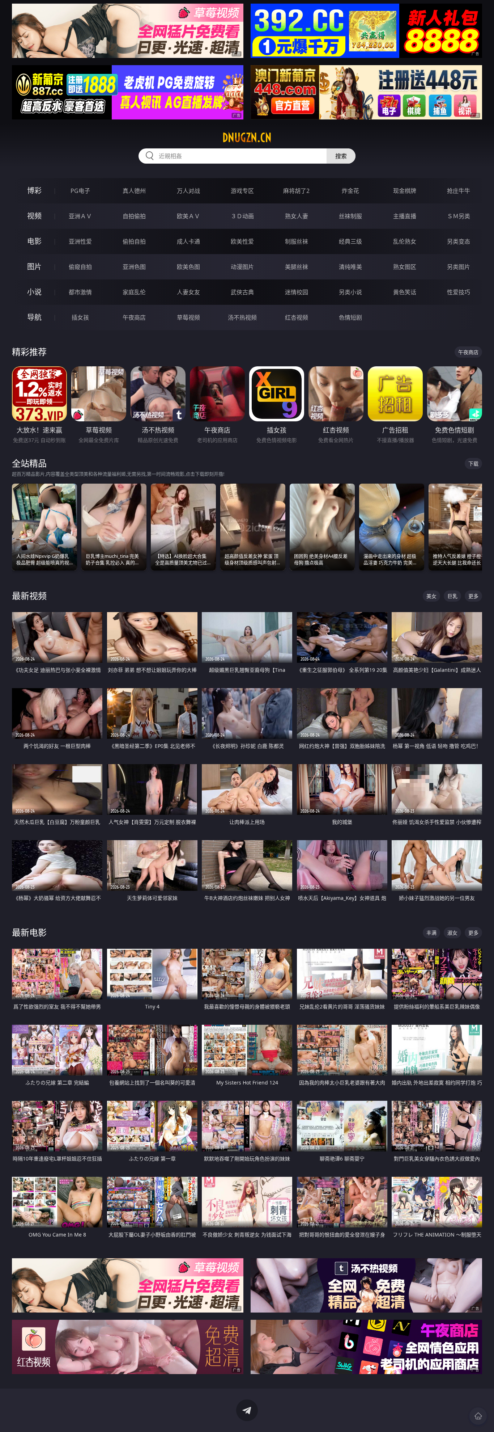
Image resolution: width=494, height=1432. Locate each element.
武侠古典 (242, 292)
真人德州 (134, 191)
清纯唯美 (350, 267)
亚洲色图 (134, 267)
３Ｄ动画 (242, 216)
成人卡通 (188, 241)
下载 (473, 463)
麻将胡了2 (296, 191)
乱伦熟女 (404, 241)
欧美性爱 (242, 241)
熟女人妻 (296, 216)
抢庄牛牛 (458, 191)
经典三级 (350, 241)
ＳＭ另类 (458, 216)
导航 (34, 317)
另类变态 (458, 241)
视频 (34, 216)
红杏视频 (296, 317)
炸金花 (350, 191)
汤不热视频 (242, 317)
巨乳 (452, 596)
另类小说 (350, 292)
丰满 (431, 932)
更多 (473, 596)
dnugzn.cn (247, 137)
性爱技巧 (458, 292)
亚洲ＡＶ (80, 216)
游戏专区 (242, 191)
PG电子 (80, 191)
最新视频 (29, 596)
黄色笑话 (404, 292)
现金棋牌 (404, 191)
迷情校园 (296, 292)
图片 (34, 266)
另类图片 (458, 267)
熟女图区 (404, 267)
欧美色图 (188, 267)
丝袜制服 (350, 216)
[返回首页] (478, 1416)
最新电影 (29, 932)
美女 (431, 596)
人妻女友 (188, 292)
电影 (34, 241)
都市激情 (80, 292)
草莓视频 (188, 317)
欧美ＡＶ (188, 216)
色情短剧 (350, 317)
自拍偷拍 (134, 216)
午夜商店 (134, 317)
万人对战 (188, 191)
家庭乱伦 (134, 292)
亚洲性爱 (80, 241)
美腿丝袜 (296, 267)
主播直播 (404, 216)
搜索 (341, 156)
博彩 (34, 190)
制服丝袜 (296, 241)
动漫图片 (242, 267)
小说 (34, 292)
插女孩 (80, 317)
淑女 (452, 932)
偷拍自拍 (134, 241)
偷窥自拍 (80, 267)
